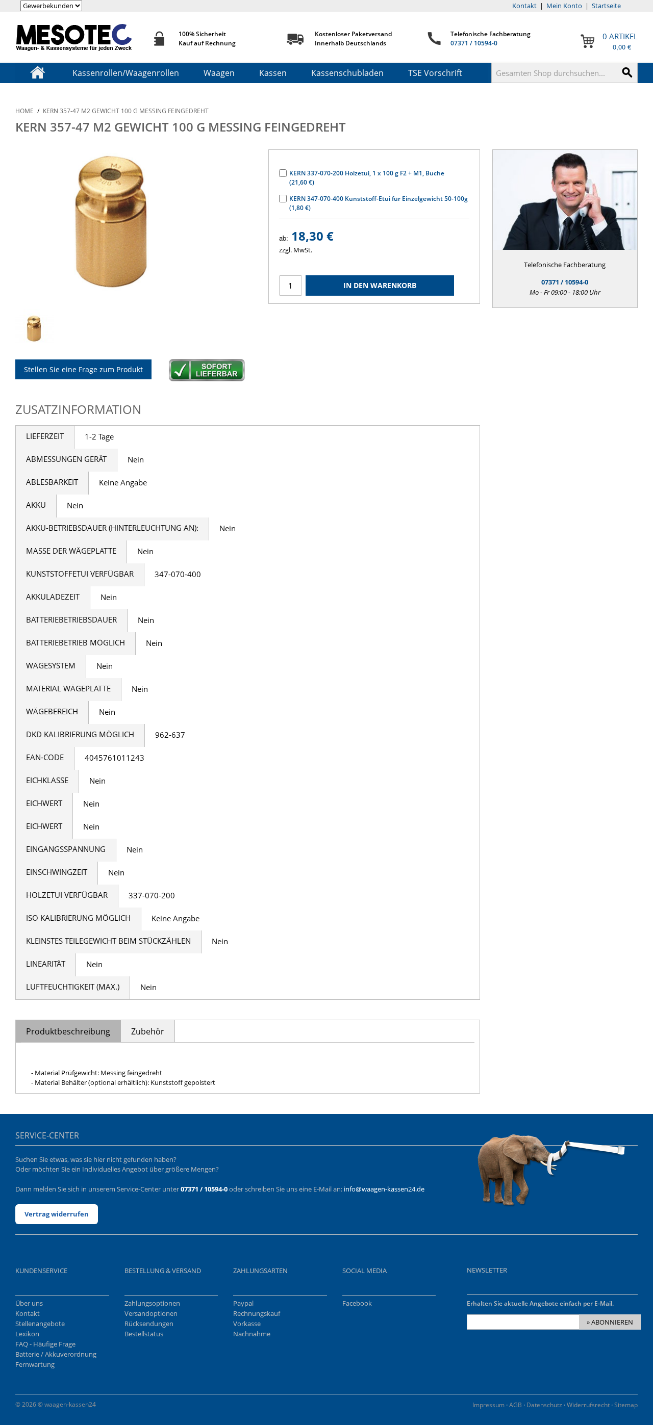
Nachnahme (251, 1333)
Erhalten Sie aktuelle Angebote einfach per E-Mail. (540, 1303)
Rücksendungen (148, 1323)
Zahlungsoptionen (152, 1303)
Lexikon (27, 1333)
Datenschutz (544, 1405)
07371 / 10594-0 (473, 43)
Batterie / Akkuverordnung (55, 1354)
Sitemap (626, 1405)
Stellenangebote (40, 1323)
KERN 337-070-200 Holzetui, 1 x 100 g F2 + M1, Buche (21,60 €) (366, 178)
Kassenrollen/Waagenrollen (125, 73)
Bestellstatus (143, 1333)
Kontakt (524, 5)
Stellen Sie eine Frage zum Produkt (83, 369)
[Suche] (627, 73)
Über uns (29, 1303)
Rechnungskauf (256, 1313)
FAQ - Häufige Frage (45, 1344)
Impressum (488, 1405)
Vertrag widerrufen (56, 1214)
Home (24, 111)
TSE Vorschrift (435, 73)
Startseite (606, 5)
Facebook (357, 1303)
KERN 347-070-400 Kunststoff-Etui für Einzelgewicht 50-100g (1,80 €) (378, 203)
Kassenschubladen (347, 73)
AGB (515, 1405)
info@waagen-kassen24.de (384, 1189)
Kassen (273, 73)
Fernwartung (35, 1364)
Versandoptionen (151, 1313)
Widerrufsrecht (588, 1405)
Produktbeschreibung (68, 1031)
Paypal (243, 1303)
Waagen (219, 73)
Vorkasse (247, 1323)
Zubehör (147, 1031)
